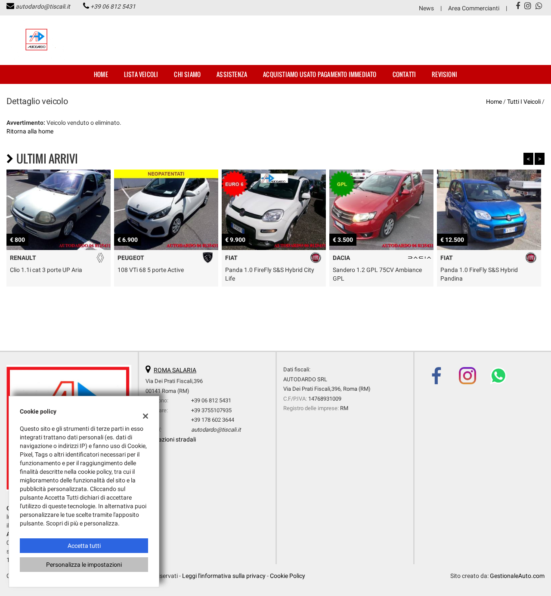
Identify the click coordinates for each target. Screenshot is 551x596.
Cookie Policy (287, 575)
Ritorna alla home (29, 131)
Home (101, 74)
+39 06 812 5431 (113, 6)
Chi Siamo (187, 74)
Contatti (404, 74)
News (426, 8)
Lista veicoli (141, 74)
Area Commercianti (473, 8)
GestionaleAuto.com (517, 575)
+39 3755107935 (211, 410)
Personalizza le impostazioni (84, 564)
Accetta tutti (84, 545)
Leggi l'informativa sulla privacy (224, 575)
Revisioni (444, 74)
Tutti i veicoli (524, 101)
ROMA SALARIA (175, 370)
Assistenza (232, 74)
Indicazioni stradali (170, 439)
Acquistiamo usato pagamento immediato (319, 74)
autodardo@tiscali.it (42, 6)
